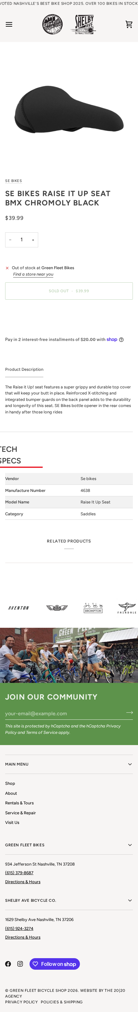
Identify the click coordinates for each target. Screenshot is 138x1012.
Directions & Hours (22, 881)
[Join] (127, 713)
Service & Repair (20, 812)
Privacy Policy (21, 1002)
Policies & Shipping (61, 1002)
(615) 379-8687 (19, 872)
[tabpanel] (69, 452)
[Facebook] (8, 964)
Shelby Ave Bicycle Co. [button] (30, 900)
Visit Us (12, 822)
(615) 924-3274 (19, 928)
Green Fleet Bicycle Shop (38, 990)
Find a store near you (33, 274)
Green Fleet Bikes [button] (24, 845)
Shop (10, 783)
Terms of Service (41, 732)
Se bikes (13, 180)
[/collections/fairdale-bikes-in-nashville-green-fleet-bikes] (124, 608)
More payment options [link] (26, 329)
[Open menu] (14, 24)
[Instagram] (20, 964)
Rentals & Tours (19, 802)
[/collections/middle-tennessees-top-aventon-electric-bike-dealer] (16, 608)
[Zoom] (69, 109)
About (11, 793)
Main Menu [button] (16, 764)
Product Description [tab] (24, 369)
